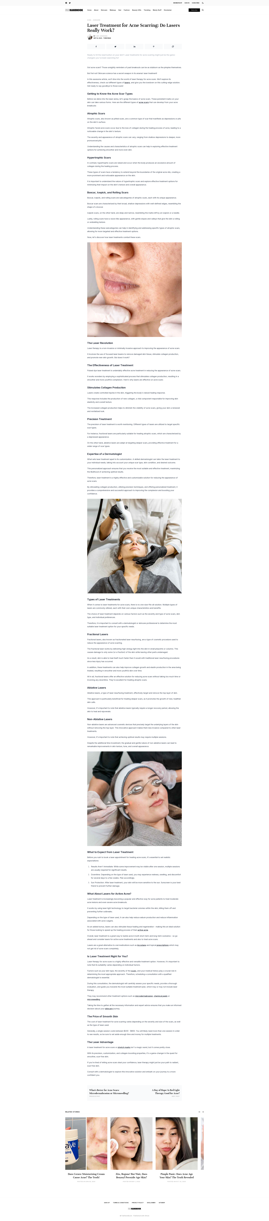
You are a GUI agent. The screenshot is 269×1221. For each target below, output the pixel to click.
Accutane (141, 945)
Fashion (127, 10)
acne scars (144, 102)
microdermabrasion (144, 996)
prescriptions (163, 945)
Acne (89, 20)
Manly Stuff (157, 10)
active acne (143, 930)
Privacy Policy (138, 1202)
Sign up (107, 1202)
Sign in (187, 3)
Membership (177, 3)
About (96, 10)
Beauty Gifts (136, 10)
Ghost (147, 1216)
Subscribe (195, 3)
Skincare (104, 10)
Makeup (113, 10)
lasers (127, 82)
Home (89, 10)
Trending (147, 10)
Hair (119, 10)
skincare (109, 1009)
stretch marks (124, 1047)
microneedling (93, 999)
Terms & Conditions (121, 1202)
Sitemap (162, 1202)
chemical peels (160, 996)
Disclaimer (168, 10)
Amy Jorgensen (101, 36)
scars (133, 971)
